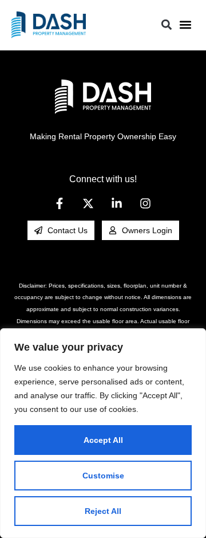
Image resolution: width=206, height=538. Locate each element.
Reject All (103, 511)
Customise (103, 475)
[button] (185, 24)
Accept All (103, 440)
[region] (103, 433)
